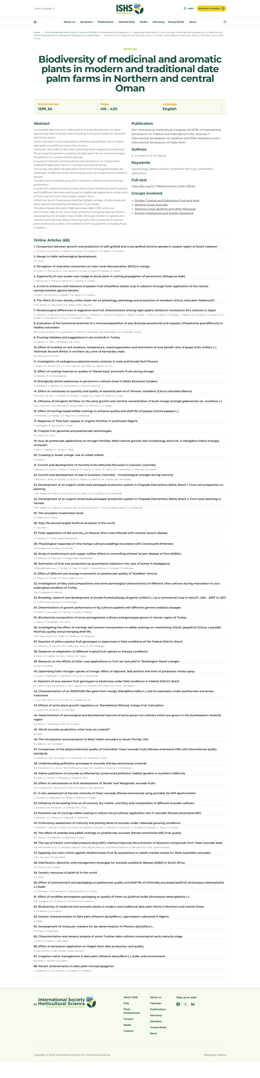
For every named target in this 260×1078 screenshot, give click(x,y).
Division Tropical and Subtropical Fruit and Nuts (167, 200)
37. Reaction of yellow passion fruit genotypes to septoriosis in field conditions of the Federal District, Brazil (108, 641)
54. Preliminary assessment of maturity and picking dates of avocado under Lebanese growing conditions (107, 823)
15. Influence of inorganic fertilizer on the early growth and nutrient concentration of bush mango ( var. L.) (128, 401)
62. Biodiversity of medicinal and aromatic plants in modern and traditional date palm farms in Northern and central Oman (119, 906)
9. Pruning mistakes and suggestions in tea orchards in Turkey (77, 337)
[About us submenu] (76, 22)
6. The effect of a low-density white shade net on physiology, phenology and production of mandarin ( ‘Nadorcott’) (124, 300)
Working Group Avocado (151, 204)
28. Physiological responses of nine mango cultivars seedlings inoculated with (103, 543)
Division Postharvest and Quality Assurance (164, 213)
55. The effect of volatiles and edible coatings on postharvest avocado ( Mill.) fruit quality (107, 833)
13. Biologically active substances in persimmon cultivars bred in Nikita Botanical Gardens (95, 381)
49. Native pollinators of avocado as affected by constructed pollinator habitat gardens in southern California (109, 773)
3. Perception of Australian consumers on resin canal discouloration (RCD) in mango (92, 266)
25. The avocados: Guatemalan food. (59, 513)
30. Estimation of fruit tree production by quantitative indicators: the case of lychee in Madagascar (102, 563)
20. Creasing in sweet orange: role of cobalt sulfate (69, 455)
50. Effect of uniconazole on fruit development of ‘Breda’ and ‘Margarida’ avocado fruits (94, 783)
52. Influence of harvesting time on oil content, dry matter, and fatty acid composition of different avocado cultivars (114, 803)
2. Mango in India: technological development (65, 256)
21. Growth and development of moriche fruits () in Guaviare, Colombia (95, 465)
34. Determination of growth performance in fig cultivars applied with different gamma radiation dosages (107, 607)
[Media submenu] (149, 22)
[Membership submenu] (136, 22)
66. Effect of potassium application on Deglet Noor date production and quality (89, 946)
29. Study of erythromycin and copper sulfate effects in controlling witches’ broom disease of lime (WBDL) (107, 553)
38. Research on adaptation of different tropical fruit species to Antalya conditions (91, 651)
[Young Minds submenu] (185, 22)
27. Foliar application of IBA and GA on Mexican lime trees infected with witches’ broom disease (100, 533)
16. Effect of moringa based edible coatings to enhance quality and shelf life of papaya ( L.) (106, 411)
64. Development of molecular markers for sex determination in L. (93, 926)
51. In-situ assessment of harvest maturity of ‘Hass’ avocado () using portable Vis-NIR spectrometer (115, 793)
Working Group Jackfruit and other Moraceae (165, 209)
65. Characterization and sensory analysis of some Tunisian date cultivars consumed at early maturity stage (108, 936)
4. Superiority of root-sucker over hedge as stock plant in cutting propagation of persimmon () (109, 276)
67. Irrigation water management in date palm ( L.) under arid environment (99, 956)
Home (37, 32)
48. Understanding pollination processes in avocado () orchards (90, 763)
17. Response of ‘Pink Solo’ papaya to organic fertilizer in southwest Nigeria (86, 421)
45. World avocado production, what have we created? (72, 729)
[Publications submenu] (115, 22)
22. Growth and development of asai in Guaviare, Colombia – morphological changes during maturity (103, 475)
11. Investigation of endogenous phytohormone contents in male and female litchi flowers (96, 361)
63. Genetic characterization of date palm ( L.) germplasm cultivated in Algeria (101, 916)
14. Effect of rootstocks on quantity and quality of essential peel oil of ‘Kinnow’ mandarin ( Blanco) (113, 391)
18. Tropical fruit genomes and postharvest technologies (72, 431)
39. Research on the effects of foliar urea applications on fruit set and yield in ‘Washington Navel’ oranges (106, 661)
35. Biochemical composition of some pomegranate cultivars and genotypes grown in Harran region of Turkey (110, 617)
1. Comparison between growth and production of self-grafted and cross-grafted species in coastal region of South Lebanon (125, 246)
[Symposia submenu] (94, 22)
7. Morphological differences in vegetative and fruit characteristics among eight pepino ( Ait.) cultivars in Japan (125, 310)
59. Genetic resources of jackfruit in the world (65, 872)
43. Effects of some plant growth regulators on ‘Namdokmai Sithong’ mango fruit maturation (99, 705)
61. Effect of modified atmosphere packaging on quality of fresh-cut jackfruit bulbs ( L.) (111, 896)
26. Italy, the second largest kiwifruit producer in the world (74, 523)
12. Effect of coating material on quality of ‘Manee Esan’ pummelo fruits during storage (94, 371)
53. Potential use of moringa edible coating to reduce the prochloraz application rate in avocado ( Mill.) (117, 813)
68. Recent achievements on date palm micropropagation (74, 966)
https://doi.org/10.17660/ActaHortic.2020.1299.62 (163, 186)
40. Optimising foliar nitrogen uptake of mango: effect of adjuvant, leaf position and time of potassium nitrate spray (114, 671)
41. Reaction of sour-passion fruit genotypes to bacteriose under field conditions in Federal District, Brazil (106, 681)
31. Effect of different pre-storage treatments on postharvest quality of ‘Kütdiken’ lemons (95, 573)
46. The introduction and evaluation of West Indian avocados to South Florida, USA (91, 739)
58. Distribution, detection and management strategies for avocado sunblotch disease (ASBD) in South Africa (109, 862)
